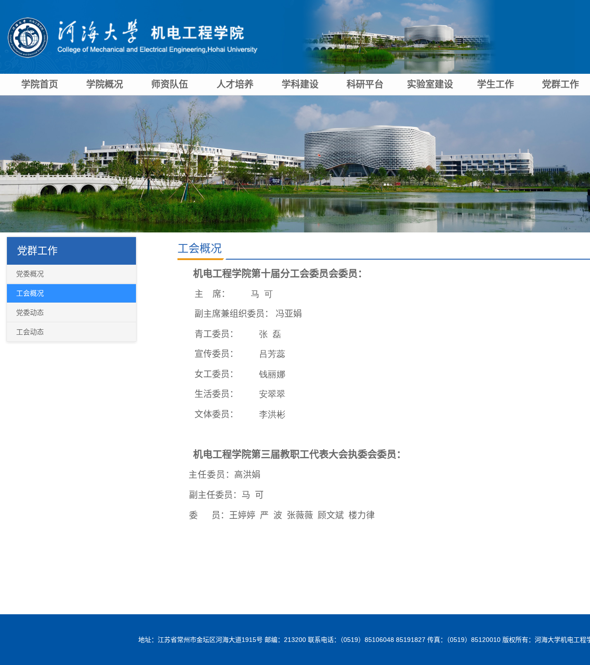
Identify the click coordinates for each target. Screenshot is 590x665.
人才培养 (235, 84)
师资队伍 (169, 84)
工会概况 (199, 248)
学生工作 (495, 84)
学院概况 (104, 84)
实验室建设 (430, 84)
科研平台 (365, 84)
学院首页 (39, 84)
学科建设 (300, 84)
